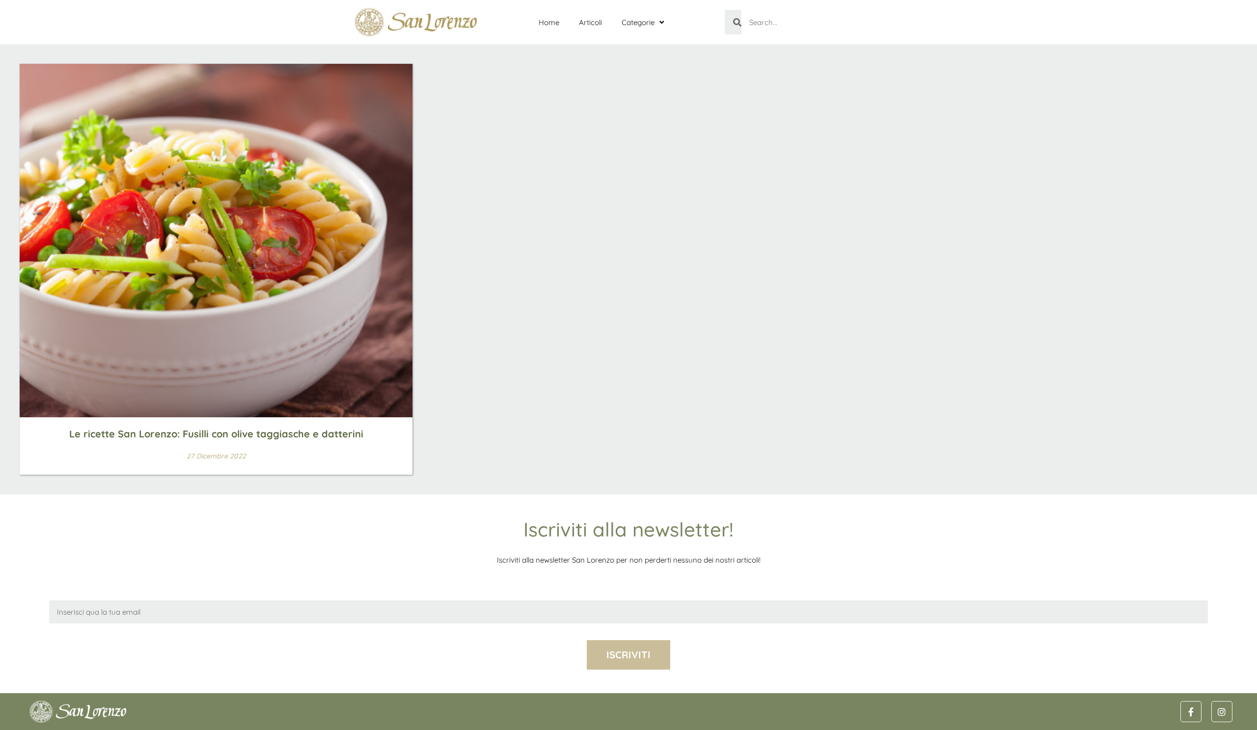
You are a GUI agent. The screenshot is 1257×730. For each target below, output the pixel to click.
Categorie (638, 22)
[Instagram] (1221, 711)
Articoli (590, 22)
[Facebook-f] (1191, 711)
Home (549, 22)
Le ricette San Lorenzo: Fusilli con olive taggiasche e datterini (216, 434)
